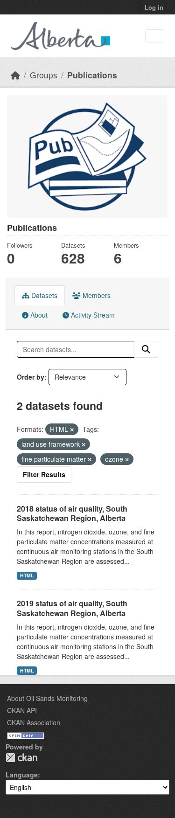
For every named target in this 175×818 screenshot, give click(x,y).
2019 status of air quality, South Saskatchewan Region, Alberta (72, 608)
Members (96, 295)
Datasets (43, 295)
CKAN (21, 758)
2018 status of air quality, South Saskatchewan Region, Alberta (72, 513)
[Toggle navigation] (154, 36)
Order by (30, 376)
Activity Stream (92, 314)
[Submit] (146, 349)
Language (22, 774)
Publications (92, 75)
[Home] (15, 75)
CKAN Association (33, 722)
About (38, 314)
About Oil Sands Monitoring (47, 698)
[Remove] (72, 429)
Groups (43, 75)
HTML (27, 575)
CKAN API (22, 710)
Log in (154, 7)
